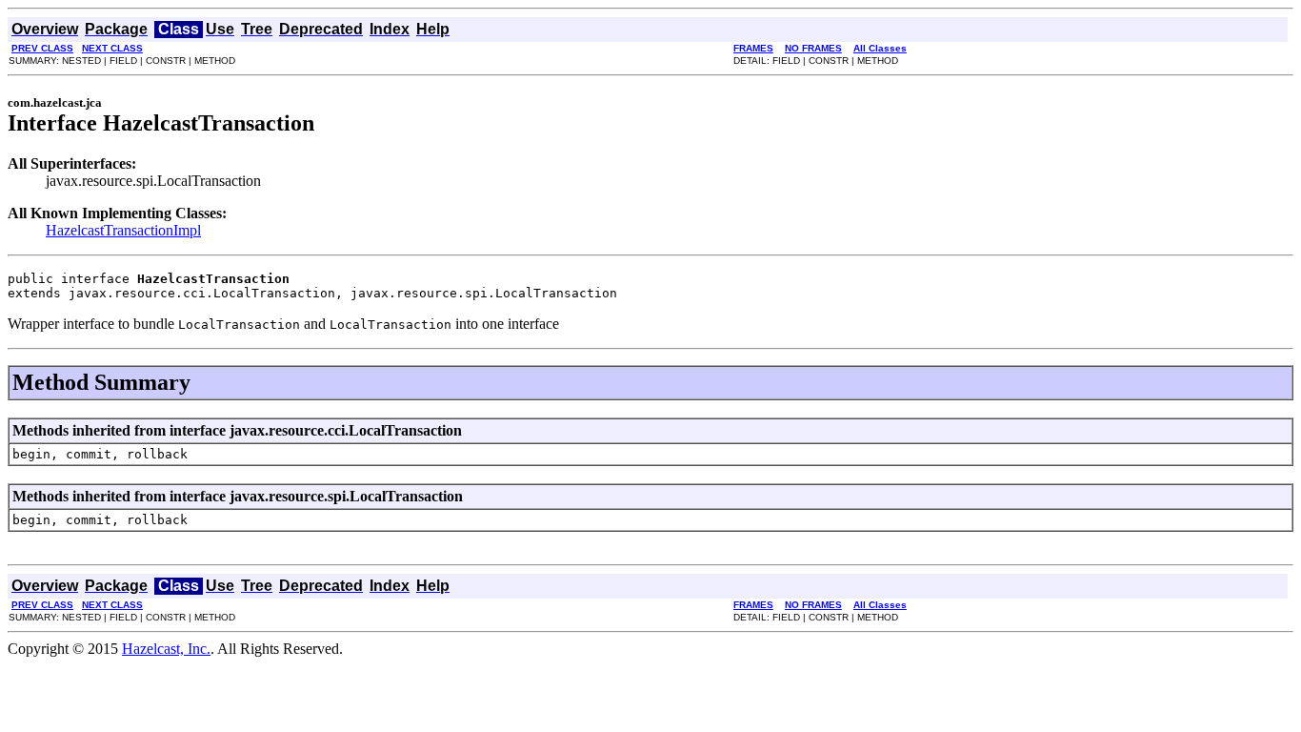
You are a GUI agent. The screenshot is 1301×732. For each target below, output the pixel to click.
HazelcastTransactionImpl (123, 230)
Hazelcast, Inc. (166, 648)
